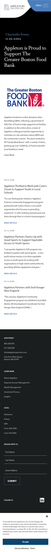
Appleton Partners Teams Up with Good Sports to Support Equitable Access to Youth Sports (23, 240)
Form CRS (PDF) (10, 433)
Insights (7, 396)
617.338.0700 (9, 348)
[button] (47, 516)
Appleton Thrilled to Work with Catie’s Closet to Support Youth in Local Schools (25, 189)
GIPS (6, 424)
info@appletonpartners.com (15, 352)
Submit (12, 481)
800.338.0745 (9, 343)
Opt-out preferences (22, 548)
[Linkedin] (42, 500)
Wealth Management (12, 387)
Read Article (10, 223)
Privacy (32, 548)
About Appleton (10, 378)
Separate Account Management (17, 383)
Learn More (9, 155)
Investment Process (12, 392)
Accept (25, 541)
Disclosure (8, 414)
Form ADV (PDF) (10, 428)
